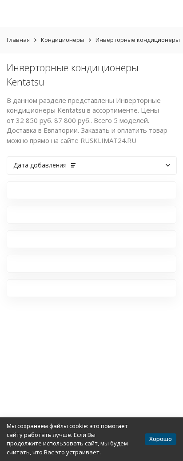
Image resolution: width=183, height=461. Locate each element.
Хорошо (160, 439)
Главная (18, 40)
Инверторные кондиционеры (137, 40)
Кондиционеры (62, 40)
